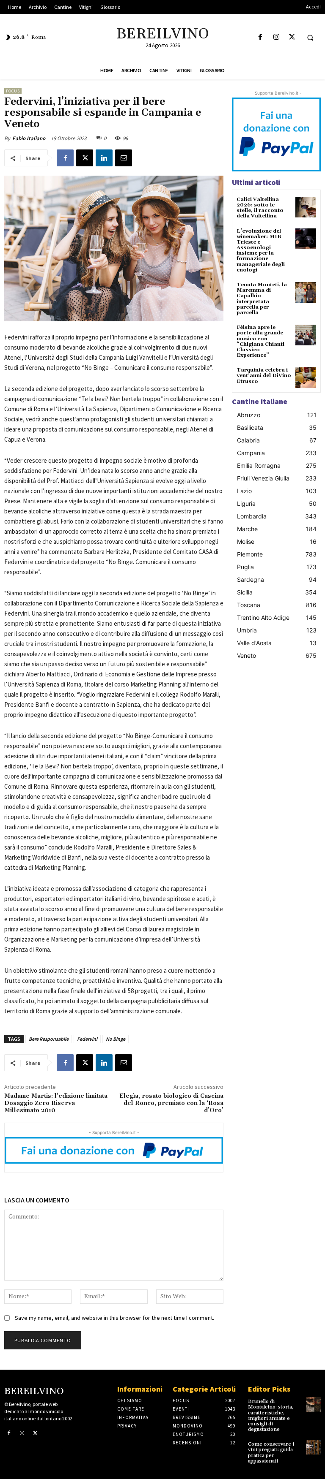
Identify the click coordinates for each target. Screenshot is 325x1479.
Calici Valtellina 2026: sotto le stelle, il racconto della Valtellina (260, 208)
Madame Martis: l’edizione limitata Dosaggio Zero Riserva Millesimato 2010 (55, 1103)
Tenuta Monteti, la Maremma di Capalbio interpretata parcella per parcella (262, 299)
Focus (13, 91)
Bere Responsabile (49, 1039)
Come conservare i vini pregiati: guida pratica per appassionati (271, 1452)
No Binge (115, 1039)
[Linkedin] (104, 157)
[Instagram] (276, 37)
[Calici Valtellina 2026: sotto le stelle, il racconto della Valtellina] (305, 207)
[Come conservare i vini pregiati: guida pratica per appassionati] (313, 1447)
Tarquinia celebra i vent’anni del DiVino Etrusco (264, 375)
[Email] (123, 157)
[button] (310, 37)
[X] (291, 37)
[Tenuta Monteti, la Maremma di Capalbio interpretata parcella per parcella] (305, 292)
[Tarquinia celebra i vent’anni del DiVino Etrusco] (305, 377)
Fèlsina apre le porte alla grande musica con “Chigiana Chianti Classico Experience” (260, 341)
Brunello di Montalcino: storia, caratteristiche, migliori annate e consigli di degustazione (270, 1415)
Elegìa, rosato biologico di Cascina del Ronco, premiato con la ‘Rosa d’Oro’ (171, 1103)
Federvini (87, 1039)
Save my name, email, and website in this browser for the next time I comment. (114, 1318)
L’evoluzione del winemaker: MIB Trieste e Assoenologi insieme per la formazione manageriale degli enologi (261, 250)
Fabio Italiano (28, 138)
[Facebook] (260, 37)
